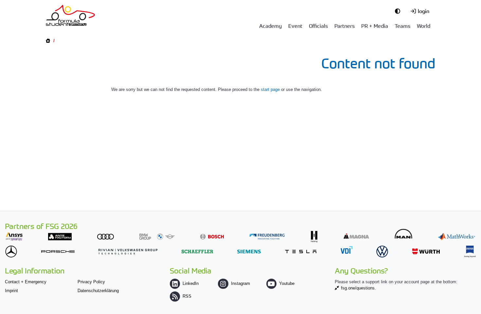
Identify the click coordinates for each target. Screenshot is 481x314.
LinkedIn (191, 283)
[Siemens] (249, 251)
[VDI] (346, 249)
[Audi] (105, 236)
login (423, 11)
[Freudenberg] (267, 236)
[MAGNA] (356, 236)
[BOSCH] (212, 236)
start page (270, 89)
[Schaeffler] (197, 251)
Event (295, 25)
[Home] (70, 15)
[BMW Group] (157, 236)
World (423, 25)
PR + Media (374, 25)
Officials (318, 25)
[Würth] (426, 251)
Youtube (286, 283)
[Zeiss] (470, 251)
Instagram (240, 283)
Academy (270, 25)
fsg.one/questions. (358, 288)
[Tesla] (300, 251)
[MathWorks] (456, 236)
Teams (402, 25)
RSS (187, 296)
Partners (344, 25)
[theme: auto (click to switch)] (399, 11)
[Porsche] (58, 251)
